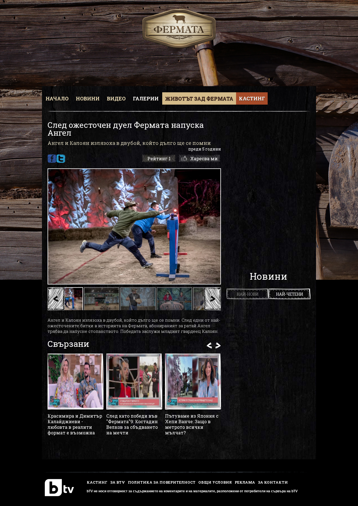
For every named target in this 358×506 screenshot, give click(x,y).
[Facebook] (52, 158)
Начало (57, 98)
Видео (116, 98)
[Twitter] (60, 158)
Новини (88, 98)
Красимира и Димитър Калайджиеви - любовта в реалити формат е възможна (75, 424)
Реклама (245, 482)
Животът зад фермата (199, 98)
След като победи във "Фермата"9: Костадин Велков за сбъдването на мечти (132, 424)
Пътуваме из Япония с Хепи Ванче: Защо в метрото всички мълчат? (191, 424)
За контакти (273, 482)
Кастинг (252, 98)
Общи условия (215, 482)
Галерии (146, 98)
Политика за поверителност (162, 482)
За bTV (117, 482)
